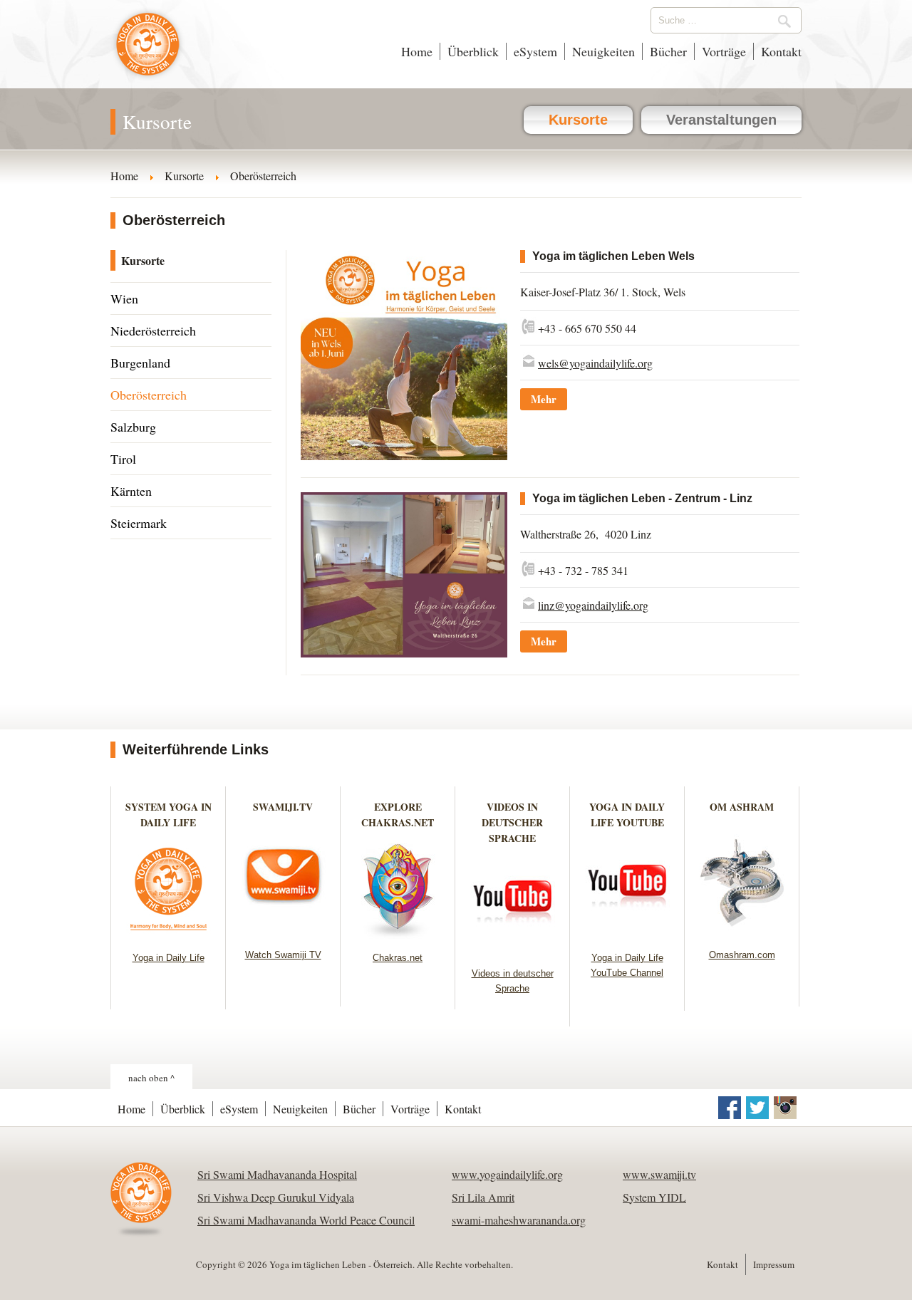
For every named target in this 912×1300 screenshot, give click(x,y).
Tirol (123, 458)
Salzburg (133, 426)
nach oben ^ (151, 1077)
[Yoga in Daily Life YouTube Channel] (627, 934)
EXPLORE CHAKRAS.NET (397, 814)
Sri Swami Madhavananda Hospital (277, 1174)
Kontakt (781, 51)
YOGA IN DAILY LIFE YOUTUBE (627, 814)
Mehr (543, 399)
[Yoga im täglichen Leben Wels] (404, 455)
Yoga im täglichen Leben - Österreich (147, 51)
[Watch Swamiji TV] (283, 931)
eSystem (535, 51)
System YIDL (654, 1197)
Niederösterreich (153, 330)
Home (416, 51)
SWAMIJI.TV (283, 806)
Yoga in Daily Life (168, 957)
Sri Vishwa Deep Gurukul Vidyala (275, 1197)
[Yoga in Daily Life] (168, 934)
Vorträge (724, 51)
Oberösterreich (148, 394)
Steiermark (138, 522)
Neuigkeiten (603, 51)
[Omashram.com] (742, 931)
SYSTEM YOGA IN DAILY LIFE (168, 814)
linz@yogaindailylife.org (593, 605)
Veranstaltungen (721, 120)
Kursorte (578, 120)
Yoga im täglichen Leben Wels (613, 256)
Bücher (668, 51)
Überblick (473, 51)
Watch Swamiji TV (283, 955)
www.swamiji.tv (659, 1174)
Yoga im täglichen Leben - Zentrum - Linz (642, 498)
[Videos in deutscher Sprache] (512, 949)
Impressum (773, 1264)
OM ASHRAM (742, 806)
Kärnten (131, 490)
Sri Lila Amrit (483, 1197)
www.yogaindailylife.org (507, 1174)
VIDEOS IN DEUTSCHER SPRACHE (512, 822)
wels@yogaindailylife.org (595, 362)
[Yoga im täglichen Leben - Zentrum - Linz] (404, 652)
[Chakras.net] (398, 934)
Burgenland (140, 362)
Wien (124, 298)
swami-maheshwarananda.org (519, 1219)
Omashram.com (742, 955)
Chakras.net (398, 957)
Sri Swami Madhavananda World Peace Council (306, 1219)
